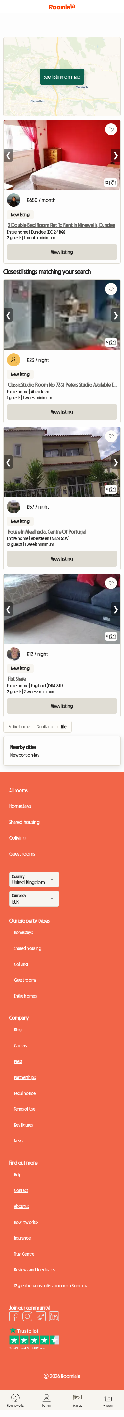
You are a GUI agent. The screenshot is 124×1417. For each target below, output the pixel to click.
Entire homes (25, 996)
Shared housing (24, 822)
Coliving (17, 837)
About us (21, 1206)
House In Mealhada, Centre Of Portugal (47, 531)
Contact (21, 1190)
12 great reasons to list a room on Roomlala (51, 1285)
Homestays (20, 806)
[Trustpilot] (34, 1348)
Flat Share (17, 678)
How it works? (26, 1222)
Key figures (23, 1125)
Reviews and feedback (34, 1269)
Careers (20, 1045)
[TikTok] (41, 1317)
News (18, 1140)
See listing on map (62, 76)
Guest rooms (22, 853)
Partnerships (25, 1077)
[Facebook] (14, 1317)
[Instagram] (27, 1317)
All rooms (18, 790)
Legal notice (25, 1093)
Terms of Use (24, 1109)
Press (18, 1061)
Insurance (22, 1238)
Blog (18, 1029)
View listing (62, 252)
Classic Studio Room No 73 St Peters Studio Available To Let (65, 384)
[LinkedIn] (54, 1317)
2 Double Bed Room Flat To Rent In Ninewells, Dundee (61, 225)
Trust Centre (24, 1254)
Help (18, 1174)
